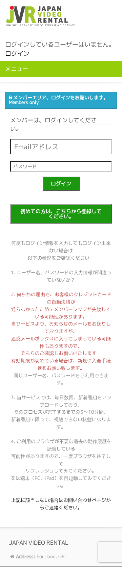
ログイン (17, 53)
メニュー (16, 69)
